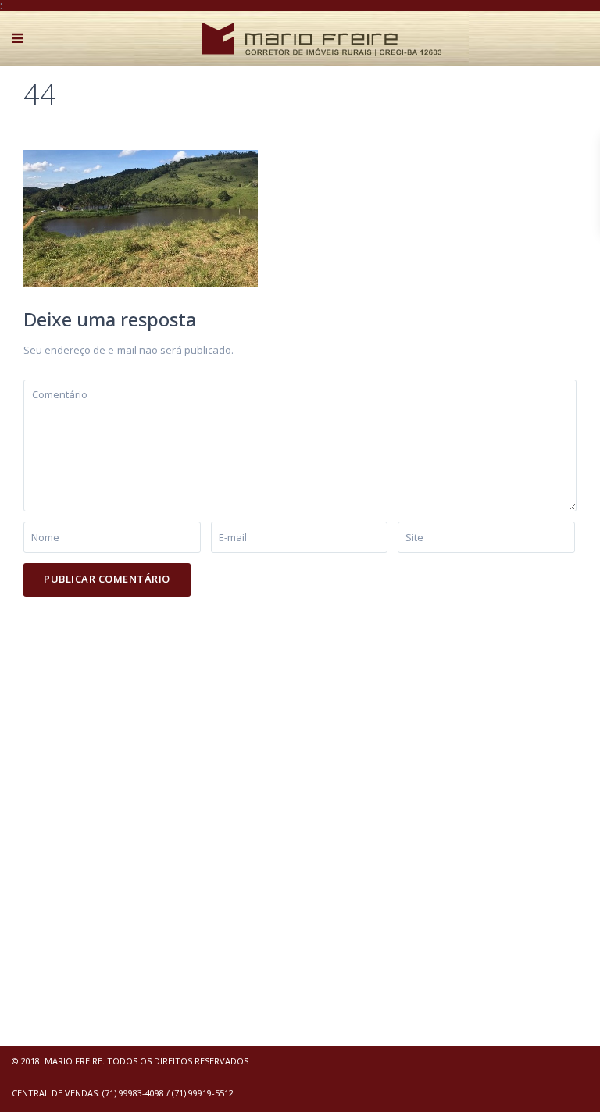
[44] (140, 217)
